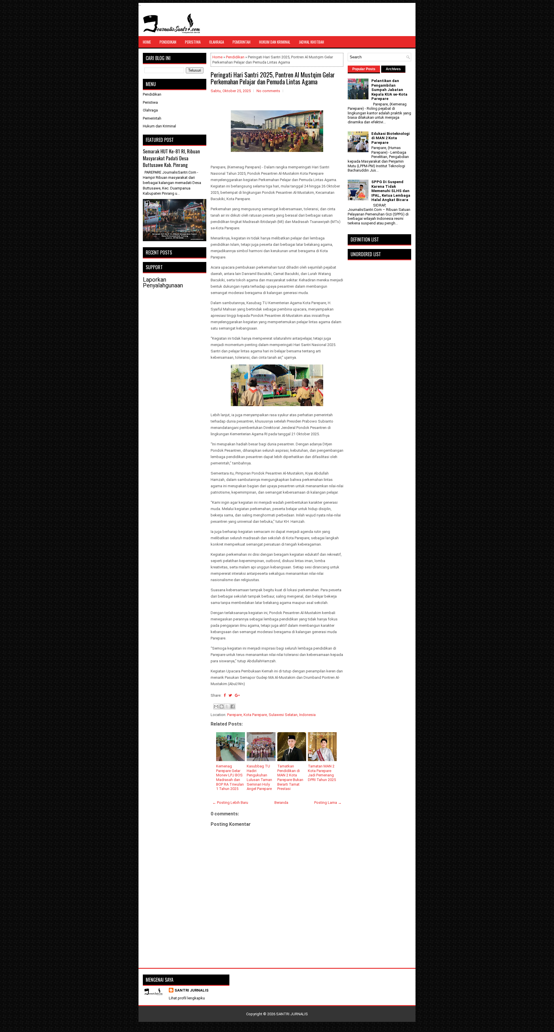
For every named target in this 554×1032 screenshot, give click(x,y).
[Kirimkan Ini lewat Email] (216, 706)
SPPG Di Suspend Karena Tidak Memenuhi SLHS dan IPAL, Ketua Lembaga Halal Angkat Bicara (390, 191)
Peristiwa (193, 42)
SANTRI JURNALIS (192, 990)
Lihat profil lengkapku (187, 998)
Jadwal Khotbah (311, 42)
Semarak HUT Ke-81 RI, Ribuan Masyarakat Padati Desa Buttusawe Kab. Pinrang (171, 158)
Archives (393, 69)
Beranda (281, 802)
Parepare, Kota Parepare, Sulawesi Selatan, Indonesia (271, 715)
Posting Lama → (328, 802)
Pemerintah (241, 42)
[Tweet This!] (230, 695)
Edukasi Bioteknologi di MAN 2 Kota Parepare (390, 138)
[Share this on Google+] (237, 695)
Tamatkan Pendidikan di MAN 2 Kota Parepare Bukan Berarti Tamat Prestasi (290, 777)
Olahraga (216, 42)
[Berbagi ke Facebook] (232, 706)
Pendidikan (168, 42)
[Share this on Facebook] (224, 695)
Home (147, 42)
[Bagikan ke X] (227, 706)
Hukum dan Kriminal (274, 42)
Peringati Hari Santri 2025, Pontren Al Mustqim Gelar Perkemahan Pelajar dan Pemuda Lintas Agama (273, 78)
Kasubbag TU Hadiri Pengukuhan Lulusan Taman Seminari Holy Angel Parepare (259, 777)
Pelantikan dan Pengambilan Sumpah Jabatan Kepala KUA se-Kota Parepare (389, 90)
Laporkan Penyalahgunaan (163, 282)
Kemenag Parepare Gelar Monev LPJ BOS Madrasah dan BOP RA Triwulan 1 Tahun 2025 (230, 777)
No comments (268, 91)
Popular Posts (363, 69)
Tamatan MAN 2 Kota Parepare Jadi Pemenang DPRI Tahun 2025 (322, 773)
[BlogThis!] (221, 706)
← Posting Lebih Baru (230, 802)
